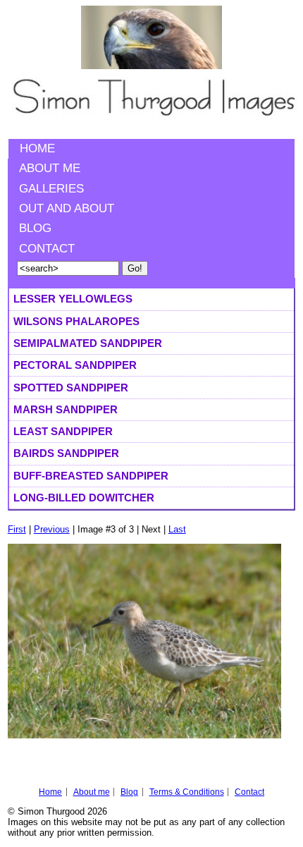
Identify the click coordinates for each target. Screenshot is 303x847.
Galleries (51, 188)
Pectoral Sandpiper (75, 365)
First (17, 529)
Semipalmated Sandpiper (87, 343)
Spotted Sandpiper (70, 388)
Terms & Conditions (186, 792)
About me (49, 168)
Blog (35, 228)
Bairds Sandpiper (66, 453)
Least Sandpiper (63, 431)
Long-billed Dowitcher (83, 498)
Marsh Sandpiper (65, 409)
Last (177, 529)
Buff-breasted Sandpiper (90, 476)
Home (37, 148)
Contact (47, 248)
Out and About (66, 208)
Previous (52, 529)
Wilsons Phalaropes (76, 321)
